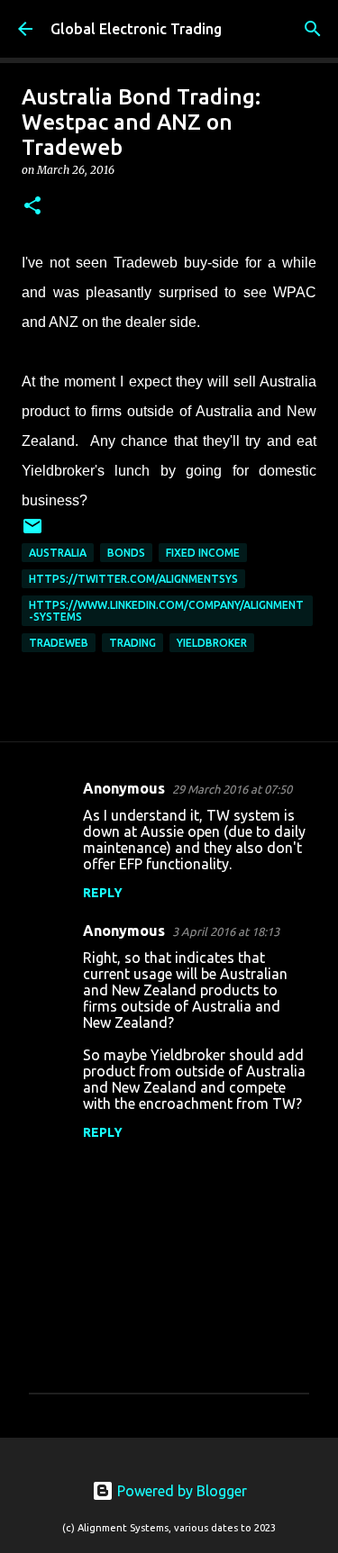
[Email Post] (32, 533)
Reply (103, 892)
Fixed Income (203, 553)
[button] (32, 207)
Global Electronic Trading (136, 29)
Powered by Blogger (180, 1491)
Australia (58, 553)
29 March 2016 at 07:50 (232, 789)
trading (132, 643)
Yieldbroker (212, 643)
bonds (126, 553)
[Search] (313, 28)
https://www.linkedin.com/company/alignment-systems (166, 610)
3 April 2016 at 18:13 (225, 931)
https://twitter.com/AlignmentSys (133, 579)
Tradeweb (58, 643)
